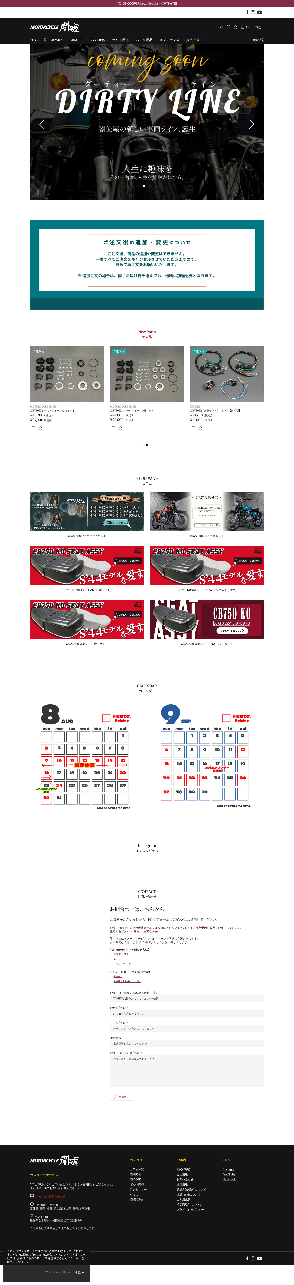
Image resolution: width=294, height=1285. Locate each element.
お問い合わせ (185, 1179)
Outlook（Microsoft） (127, 981)
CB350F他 (136, 1199)
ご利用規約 (184, 1199)
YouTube (229, 1174)
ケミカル (135, 1194)
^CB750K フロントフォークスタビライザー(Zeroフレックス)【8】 (226, 412)
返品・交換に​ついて (188, 1194)
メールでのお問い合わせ (50, 1196)
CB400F (135, 1179)
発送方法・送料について (191, 1189)
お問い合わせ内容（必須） (125, 1053)
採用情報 (182, 1184)
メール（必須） (118, 1023)
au (116, 959)
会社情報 (182, 1174)
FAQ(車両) (183, 1169)
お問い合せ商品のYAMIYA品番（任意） (133, 993)
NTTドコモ (121, 954)
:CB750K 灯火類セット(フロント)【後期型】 (55, 410)
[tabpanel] (147, 122)
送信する (123, 1097)
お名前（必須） (118, 1008)
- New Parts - (147, 334)
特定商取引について (189, 1204)
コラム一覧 (137, 1169)
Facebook (229, 1179)
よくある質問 (82, 1184)
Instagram (230, 1169)
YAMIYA (35, 406)
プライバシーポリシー (191, 1209)
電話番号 (115, 1038)
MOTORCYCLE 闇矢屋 (54, 26)
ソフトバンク (122, 964)
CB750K (135, 1174)
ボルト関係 (137, 1184)
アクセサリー (138, 1189)
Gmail (118, 976)
